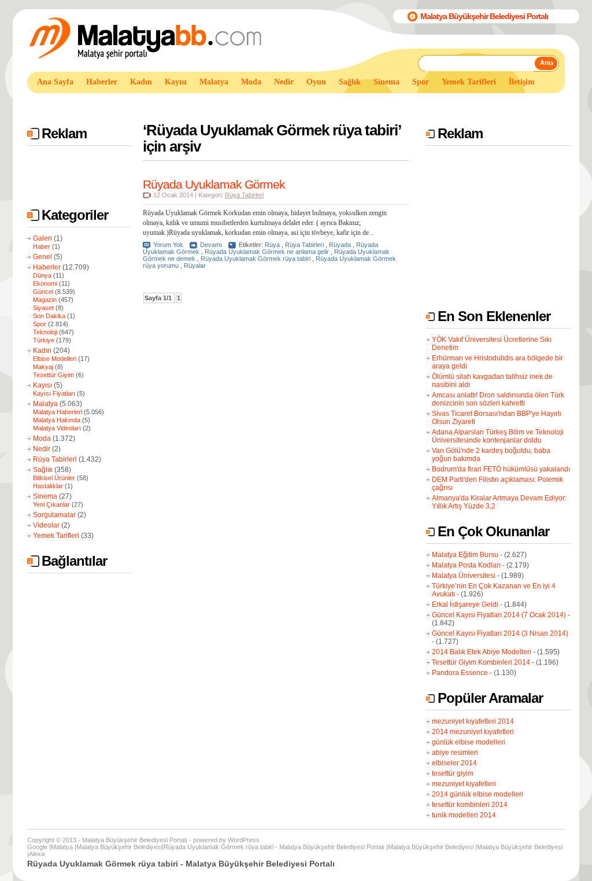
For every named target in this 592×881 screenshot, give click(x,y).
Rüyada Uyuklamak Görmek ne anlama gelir (267, 251)
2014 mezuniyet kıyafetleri (473, 732)
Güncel (43, 291)
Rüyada (340, 244)
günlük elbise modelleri (468, 742)
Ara (545, 62)
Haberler (47, 267)
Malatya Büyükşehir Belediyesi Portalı (484, 16)
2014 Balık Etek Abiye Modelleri (481, 652)
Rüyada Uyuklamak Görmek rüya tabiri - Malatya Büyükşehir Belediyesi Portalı (274, 846)
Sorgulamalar (54, 515)
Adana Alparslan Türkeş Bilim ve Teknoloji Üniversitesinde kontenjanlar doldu (498, 436)
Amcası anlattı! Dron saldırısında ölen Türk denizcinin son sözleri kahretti (498, 399)
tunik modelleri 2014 (464, 815)
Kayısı (42, 385)
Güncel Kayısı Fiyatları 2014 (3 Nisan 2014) (500, 633)
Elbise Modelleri (54, 358)
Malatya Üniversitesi (463, 576)
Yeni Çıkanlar (51, 504)
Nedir (41, 449)
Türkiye (43, 340)
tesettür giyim (452, 773)
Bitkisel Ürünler (54, 477)
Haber (41, 246)
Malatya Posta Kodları (466, 565)
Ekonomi (45, 283)
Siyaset (43, 307)
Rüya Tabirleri (55, 459)
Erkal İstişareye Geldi (465, 604)
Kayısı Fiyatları (54, 393)
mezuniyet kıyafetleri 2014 (473, 721)
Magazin (45, 299)
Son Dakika (49, 315)
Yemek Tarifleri (56, 536)
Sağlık (43, 470)
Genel (42, 257)
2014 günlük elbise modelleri (477, 794)
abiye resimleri (455, 753)
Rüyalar (195, 265)
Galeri (42, 238)
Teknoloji (45, 332)
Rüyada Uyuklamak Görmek (214, 184)
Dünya (42, 275)
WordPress (244, 839)
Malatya (45, 404)
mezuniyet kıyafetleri (464, 784)
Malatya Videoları (57, 428)
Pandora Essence (460, 673)
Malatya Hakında (56, 419)
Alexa (37, 853)
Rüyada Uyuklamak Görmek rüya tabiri (255, 258)
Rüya (272, 244)
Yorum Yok (168, 244)
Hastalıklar (48, 485)
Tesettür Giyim (53, 374)
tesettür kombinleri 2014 (470, 805)
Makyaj (43, 366)
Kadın (42, 350)
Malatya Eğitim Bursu (465, 555)
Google (37, 846)
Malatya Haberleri (57, 411)
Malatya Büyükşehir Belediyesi (119, 846)
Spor (39, 323)
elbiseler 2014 (454, 763)
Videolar (46, 525)
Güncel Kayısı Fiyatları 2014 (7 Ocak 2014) (499, 615)
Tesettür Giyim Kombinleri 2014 (481, 662)
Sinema (45, 496)
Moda (42, 438)
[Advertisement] (237, 103)
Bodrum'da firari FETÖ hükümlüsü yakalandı (501, 469)
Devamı (211, 244)
